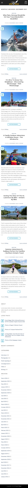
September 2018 (5, 459)
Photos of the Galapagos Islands (13, 340)
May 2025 (3, 384)
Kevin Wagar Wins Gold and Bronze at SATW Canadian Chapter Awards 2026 (15, 320)
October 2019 (5, 447)
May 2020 (3, 442)
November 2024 (5, 390)
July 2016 (3, 471)
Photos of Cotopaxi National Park (13, 329)
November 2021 (5, 418)
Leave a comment (23, 74)
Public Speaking (5, 360)
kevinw (21, 22)
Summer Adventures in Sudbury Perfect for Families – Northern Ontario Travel (14, 251)
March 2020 (4, 445)
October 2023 (5, 407)
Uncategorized (5, 363)
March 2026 (4, 378)
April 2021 (4, 424)
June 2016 (3, 473)
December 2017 (5, 465)
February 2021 (5, 430)
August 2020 (4, 439)
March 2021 (4, 427)
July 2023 (3, 410)
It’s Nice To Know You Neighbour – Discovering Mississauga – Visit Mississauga (14, 83)
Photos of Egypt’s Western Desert (13, 325)
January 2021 (4, 433)
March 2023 (4, 413)
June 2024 (3, 398)
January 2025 (4, 387)
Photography (4, 358)
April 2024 (4, 401)
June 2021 (3, 421)
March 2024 (4, 404)
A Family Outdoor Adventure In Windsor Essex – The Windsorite (14, 137)
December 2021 (5, 416)
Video (2, 366)
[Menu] (2, 2)
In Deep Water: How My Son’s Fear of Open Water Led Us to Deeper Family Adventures (14, 335)
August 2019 (4, 453)
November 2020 (5, 436)
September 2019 (5, 450)
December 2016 (5, 468)
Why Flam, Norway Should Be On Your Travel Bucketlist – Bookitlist (14, 17)
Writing (14, 13)
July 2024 (3, 395)
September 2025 (5, 381)
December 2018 (5, 456)
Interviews (3, 355)
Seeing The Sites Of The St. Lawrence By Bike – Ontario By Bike (14, 197)
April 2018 (4, 462)
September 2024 (5, 392)
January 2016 (4, 476)
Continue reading (14, 68)
